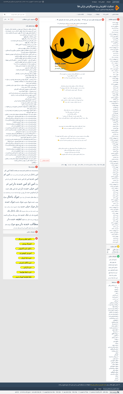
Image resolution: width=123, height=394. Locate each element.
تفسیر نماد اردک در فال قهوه (29, 39)
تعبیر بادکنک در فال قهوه (30, 37)
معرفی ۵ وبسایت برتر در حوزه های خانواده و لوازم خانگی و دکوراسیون (20, 120)
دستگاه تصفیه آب (31, 97)
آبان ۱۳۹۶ (115, 96)
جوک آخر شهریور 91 (83, 392)
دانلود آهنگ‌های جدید (113, 270)
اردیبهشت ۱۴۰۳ (113, 47)
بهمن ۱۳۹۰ (115, 213)
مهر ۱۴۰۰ (115, 74)
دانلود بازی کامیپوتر (25, 248)
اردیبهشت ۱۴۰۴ (113, 34)
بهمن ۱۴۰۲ (115, 51)
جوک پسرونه (25, 211)
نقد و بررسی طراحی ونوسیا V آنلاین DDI (26, 44)
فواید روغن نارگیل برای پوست (28, 103)
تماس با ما (101, 2)
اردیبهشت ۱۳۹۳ (113, 161)
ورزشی (116, 380)
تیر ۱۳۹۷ (115, 90)
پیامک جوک (100, 164)
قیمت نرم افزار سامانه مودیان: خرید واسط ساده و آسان (22, 93)
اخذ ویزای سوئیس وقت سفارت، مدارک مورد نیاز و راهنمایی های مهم (20, 85)
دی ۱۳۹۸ (115, 86)
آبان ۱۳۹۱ (115, 196)
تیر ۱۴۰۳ (115, 44)
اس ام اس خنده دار (24, 183)
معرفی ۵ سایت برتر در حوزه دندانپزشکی (26, 132)
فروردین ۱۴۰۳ (114, 49)
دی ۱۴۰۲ (115, 53)
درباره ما (94, 2)
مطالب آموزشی (114, 360)
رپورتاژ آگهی (115, 333)
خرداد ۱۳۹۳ (115, 159)
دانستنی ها (115, 324)
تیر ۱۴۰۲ (115, 55)
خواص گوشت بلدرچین (30, 68)
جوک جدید (19, 202)
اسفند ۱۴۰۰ (114, 71)
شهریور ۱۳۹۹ (114, 84)
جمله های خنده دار (31, 197)
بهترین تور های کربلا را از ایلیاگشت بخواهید (25, 81)
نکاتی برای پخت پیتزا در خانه (29, 105)
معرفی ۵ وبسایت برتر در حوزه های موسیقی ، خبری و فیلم (22, 116)
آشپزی (116, 289)
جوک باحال (13, 196)
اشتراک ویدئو (27, 244)
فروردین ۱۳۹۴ (114, 140)
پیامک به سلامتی (114, 303)
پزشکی (116, 301)
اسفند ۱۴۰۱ (114, 63)
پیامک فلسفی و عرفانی (112, 316)
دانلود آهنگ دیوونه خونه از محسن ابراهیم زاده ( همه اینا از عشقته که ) (20, 110)
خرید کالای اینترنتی (25, 263)
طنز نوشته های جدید (36, 392)
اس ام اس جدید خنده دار (20, 179)
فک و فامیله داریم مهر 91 (95, 392)
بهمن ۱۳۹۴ (115, 121)
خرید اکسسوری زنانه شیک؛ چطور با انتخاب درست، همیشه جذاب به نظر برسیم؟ (20, 31)
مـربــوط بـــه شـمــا (113, 357)
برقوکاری (34, 162)
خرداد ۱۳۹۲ (115, 182)
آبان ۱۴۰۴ (115, 24)
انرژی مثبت (115, 297)
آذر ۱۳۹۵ (115, 109)
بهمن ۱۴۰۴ (115, 22)
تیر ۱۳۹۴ (115, 134)
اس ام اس (115, 295)
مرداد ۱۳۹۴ (115, 132)
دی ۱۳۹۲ (115, 169)
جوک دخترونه (16, 207)
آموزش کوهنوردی (26, 253)
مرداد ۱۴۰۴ (115, 28)
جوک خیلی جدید (27, 206)
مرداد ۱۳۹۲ (115, 178)
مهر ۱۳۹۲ (115, 175)
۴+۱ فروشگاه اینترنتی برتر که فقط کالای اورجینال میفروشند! (21, 133)
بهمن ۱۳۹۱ (115, 190)
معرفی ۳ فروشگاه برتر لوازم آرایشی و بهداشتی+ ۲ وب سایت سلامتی (20, 135)
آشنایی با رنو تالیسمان (30, 99)
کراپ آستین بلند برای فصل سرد (28, 35)
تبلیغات (108, 2)
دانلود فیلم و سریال (25, 239)
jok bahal (19, 170)
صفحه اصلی (116, 2)
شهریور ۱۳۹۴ (114, 130)
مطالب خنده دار (29, 224)
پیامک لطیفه (31, 228)
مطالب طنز (80, 164)
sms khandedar (33, 170)
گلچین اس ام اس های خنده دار (20, 228)
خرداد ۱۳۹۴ (115, 136)
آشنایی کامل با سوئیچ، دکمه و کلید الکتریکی (25, 89)
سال (5, 19)
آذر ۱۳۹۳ (115, 148)
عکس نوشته (115, 351)
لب (76, 128)
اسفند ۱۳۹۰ (114, 211)
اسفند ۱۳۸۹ (114, 234)
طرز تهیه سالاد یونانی (31, 77)
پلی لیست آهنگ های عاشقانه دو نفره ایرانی (25, 101)
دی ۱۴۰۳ (115, 40)
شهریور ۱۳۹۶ (114, 98)
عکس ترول (115, 345)
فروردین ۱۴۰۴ (114, 36)
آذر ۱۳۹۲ (115, 171)
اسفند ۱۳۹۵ (114, 103)
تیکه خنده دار (13, 192)
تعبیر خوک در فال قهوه (30, 42)
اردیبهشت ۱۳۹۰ (113, 230)
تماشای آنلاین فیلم (113, 267)
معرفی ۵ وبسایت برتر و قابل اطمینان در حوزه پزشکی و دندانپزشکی (20, 130)
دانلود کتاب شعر (113, 259)
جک (20, 211)
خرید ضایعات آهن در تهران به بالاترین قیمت (25, 160)
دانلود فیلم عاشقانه (113, 265)
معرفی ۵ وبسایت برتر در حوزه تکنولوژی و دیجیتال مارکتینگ (21, 124)
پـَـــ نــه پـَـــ (115, 299)
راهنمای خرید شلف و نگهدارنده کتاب (27, 48)
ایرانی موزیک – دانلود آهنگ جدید (27, 91)
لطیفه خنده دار (14, 219)
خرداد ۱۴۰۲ (115, 57)
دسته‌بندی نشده (114, 328)
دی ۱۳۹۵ (115, 107)
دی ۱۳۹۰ (115, 215)
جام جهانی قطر (113, 262)
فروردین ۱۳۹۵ (114, 119)
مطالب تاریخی (114, 362)
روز (12, 19)
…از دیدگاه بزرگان (113, 285)
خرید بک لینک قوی (113, 272)
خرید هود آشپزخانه (31, 112)
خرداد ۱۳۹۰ (115, 229)
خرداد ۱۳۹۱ (115, 205)
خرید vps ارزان (26, 258)
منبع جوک (15, 224)
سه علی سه (28, 219)
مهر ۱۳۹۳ (115, 151)
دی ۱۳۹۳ (115, 146)
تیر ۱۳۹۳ (115, 157)
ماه (8, 19)
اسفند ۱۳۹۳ (114, 142)
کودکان (116, 355)
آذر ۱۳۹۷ (115, 88)
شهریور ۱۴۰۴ (114, 26)
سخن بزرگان (115, 337)
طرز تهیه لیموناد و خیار (30, 75)
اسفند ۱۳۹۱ (114, 188)
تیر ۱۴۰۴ (115, 30)
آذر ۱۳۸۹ (115, 240)
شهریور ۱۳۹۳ (114, 153)
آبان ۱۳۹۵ (115, 111)
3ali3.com (13, 171)
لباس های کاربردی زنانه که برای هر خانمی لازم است (23, 41)
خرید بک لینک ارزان (113, 278)
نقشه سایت (81, 14)
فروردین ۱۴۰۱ (114, 69)
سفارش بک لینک (113, 275)
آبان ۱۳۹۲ (115, 173)
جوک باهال (105, 392)
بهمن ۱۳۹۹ (115, 78)
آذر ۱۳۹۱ (115, 194)
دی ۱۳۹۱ (115, 192)
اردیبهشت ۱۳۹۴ (113, 138)
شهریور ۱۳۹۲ (114, 176)
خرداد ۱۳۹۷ (115, 92)
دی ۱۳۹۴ (115, 123)
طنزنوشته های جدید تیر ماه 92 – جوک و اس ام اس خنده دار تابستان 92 (79, 19)
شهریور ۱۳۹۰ (114, 223)
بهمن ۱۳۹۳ (115, 144)
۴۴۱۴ (116, 287)
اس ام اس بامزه (25, 174)
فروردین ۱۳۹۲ (114, 186)
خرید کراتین (28, 267)
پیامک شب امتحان (113, 312)
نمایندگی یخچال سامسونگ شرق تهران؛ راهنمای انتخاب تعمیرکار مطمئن (20, 29)
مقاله (116, 376)
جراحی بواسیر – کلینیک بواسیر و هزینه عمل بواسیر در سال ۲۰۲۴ (20, 79)
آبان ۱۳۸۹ (115, 242)
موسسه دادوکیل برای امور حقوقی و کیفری (25, 56)
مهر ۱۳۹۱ (115, 198)
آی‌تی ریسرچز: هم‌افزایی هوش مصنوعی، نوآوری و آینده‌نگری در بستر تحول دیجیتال (20, 50)
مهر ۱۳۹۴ (115, 128)
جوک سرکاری (10, 206)
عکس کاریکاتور (114, 349)
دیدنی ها (115, 332)
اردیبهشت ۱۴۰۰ (113, 76)
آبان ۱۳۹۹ (115, 80)
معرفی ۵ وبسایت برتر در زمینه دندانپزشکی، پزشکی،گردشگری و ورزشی (20, 118)
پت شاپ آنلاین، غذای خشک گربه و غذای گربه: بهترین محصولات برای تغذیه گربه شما (20, 54)
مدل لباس (115, 359)
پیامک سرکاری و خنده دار (90, 164)
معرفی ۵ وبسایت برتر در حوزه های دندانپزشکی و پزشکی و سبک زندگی (20, 128)
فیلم (117, 353)
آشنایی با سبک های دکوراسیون (28, 137)
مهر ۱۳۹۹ (115, 82)
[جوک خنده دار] (72, 71)
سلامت (116, 339)
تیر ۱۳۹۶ (115, 99)
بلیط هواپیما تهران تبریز (24, 277)
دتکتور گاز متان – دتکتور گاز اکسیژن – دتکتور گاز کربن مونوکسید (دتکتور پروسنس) (20, 60)
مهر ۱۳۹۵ (115, 113)
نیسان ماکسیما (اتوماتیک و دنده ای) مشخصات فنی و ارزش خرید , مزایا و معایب (20, 139)
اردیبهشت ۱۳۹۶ (113, 101)
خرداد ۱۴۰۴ (115, 32)
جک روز (17, 215)
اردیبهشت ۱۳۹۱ (113, 207)
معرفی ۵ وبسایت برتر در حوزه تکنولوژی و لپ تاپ (23, 126)
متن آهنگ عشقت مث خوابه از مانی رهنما (26, 66)
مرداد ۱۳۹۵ (115, 115)
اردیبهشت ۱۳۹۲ (113, 184)
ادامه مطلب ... (45, 160)
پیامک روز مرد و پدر (113, 308)
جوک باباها (74, 392)
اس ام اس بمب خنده (15, 174)
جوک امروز (22, 197)
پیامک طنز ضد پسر (113, 314)
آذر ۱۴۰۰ (115, 72)
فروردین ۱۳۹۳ (114, 163)
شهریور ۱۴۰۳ (114, 42)
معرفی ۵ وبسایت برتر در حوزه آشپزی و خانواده (24, 122)
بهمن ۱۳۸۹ (115, 236)
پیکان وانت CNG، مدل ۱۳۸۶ (28, 87)
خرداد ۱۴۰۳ (115, 46)
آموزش (116, 291)
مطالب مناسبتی (114, 374)
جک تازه (31, 215)
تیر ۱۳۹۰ (115, 227)
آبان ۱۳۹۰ (115, 219)
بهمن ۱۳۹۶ (115, 94)
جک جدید (24, 215)
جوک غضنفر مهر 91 (66, 392)
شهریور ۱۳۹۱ (114, 200)
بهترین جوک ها (20, 192)
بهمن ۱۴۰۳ (115, 38)
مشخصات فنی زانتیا (31, 83)
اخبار (117, 293)
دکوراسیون (115, 330)
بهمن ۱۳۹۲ (115, 167)
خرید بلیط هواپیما (26, 272)
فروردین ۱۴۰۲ (114, 61)
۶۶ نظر (63, 164)
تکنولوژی (115, 320)
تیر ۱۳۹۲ (115, 180)
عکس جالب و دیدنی (113, 347)
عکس (116, 343)
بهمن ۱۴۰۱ (115, 65)
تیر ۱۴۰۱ (115, 67)
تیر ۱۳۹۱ (115, 203)
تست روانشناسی (113, 318)
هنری (116, 378)
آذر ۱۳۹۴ (115, 124)
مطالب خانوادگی (114, 366)
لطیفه (23, 219)
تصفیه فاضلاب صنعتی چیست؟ (28, 52)
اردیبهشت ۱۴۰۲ (113, 59)
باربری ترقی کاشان (31, 46)
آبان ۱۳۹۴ (115, 126)
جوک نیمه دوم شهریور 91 (48, 392)
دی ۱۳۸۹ (115, 238)
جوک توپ (27, 202)
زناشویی (116, 335)
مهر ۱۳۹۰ (115, 221)
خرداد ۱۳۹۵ (115, 117)
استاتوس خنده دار (30, 192)
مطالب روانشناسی (113, 368)
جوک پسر (30, 211)
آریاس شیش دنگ (31, 108)
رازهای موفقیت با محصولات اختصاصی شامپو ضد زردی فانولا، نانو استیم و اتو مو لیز (20, 106)
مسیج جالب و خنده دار (25, 392)
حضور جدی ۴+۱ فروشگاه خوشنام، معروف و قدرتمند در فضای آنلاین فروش (20, 114)
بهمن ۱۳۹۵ (115, 105)
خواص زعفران (32, 72)
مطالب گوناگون (114, 372)
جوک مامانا (58, 392)
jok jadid (26, 171)
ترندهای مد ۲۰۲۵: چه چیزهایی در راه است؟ (25, 64)
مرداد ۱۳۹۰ (115, 225)
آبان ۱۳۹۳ (115, 150)
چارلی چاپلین (115, 322)
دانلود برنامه (115, 326)
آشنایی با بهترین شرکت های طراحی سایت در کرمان (23, 95)
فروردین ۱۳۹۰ (114, 232)
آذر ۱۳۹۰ (115, 217)
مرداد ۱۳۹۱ (115, 202)
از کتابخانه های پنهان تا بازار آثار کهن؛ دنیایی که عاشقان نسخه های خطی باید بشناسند (20, 33)
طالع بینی (115, 341)
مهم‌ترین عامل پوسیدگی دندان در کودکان (25, 73)
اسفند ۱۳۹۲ (114, 165)
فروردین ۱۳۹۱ (114, 209)
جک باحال (14, 211)
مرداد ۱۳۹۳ (115, 155)
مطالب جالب (115, 364)
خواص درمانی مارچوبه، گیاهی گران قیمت (26, 70)
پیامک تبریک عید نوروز (112, 305)
